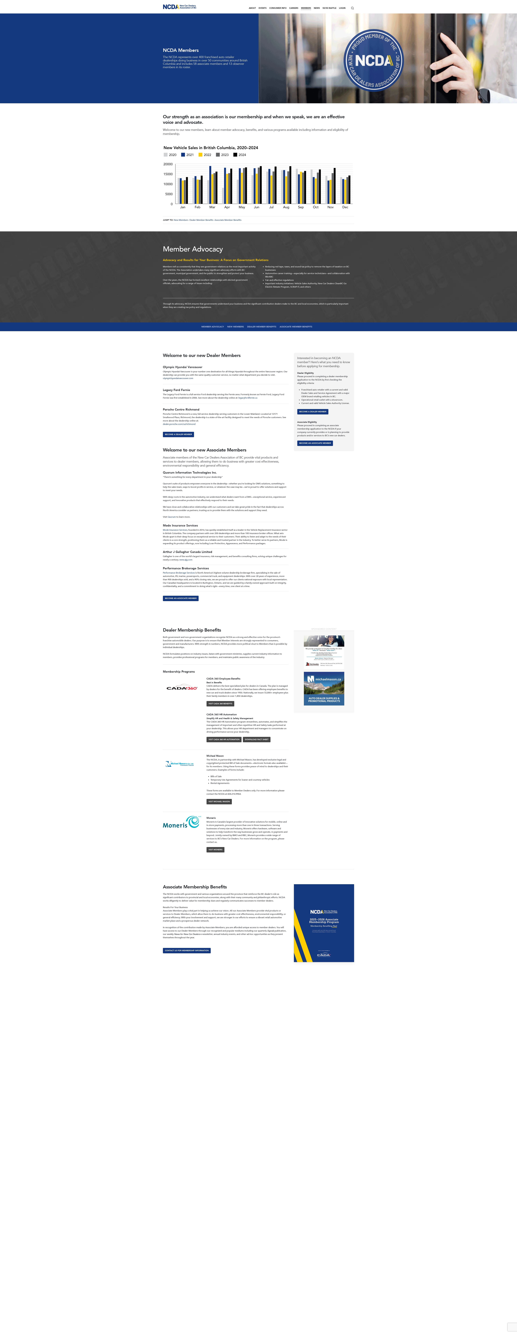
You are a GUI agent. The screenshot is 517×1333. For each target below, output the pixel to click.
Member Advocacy (212, 326)
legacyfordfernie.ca (247, 397)
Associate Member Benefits (227, 220)
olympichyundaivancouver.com (178, 378)
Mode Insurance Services (175, 530)
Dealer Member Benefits (201, 220)
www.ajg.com (185, 559)
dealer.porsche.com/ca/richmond (179, 424)
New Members (181, 220)
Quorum (172, 516)
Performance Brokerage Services (179, 572)
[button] (178, 434)
